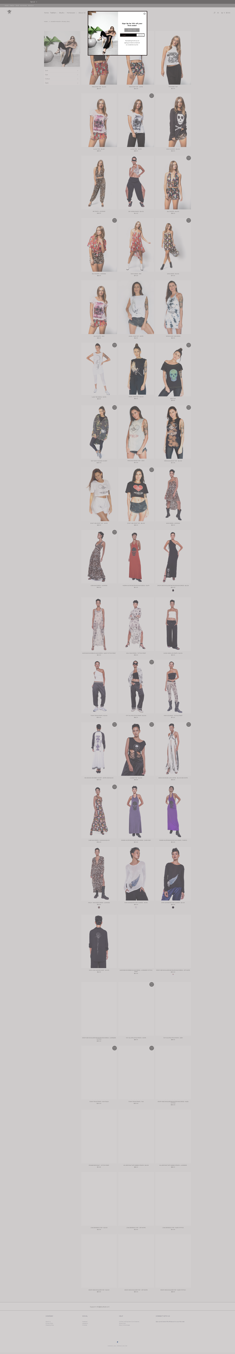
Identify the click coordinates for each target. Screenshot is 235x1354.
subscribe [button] (140, 35)
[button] (144, 14)
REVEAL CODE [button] (132, 30)
